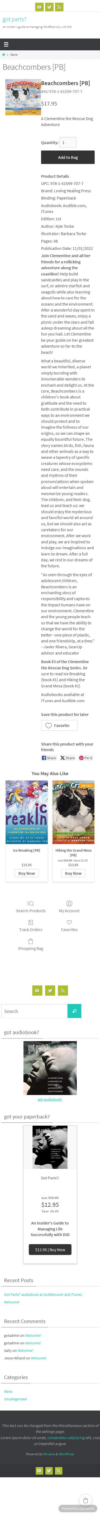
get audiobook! (50, 1099)
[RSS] (59, 7)
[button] (59, 725)
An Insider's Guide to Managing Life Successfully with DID (50, 1228)
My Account (69, 910)
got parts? (14, 19)
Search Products (31, 910)
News (8, 1391)
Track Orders (30, 929)
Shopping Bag (30, 948)
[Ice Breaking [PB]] (27, 812)
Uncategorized (15, 1399)
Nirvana (49, 1454)
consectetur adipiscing (66, 1437)
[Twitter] (49, 7)
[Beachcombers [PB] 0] (23, 97)
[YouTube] (39, 7)
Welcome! (12, 1302)
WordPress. (66, 1454)
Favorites (69, 929)
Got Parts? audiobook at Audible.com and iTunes (43, 1294)
